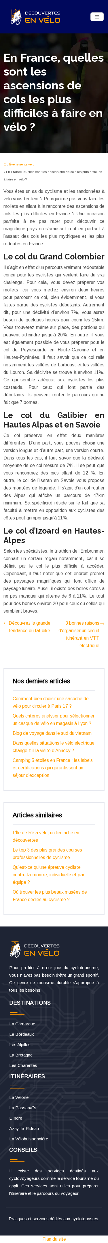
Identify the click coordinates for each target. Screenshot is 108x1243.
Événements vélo (21, 164)
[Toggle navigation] (97, 16)
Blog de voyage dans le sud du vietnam (52, 733)
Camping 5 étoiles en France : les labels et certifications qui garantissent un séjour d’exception (53, 768)
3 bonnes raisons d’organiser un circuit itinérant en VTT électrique (78, 634)
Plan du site (54, 1239)
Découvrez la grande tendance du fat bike (29, 627)
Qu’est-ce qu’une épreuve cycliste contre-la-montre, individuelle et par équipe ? (48, 875)
